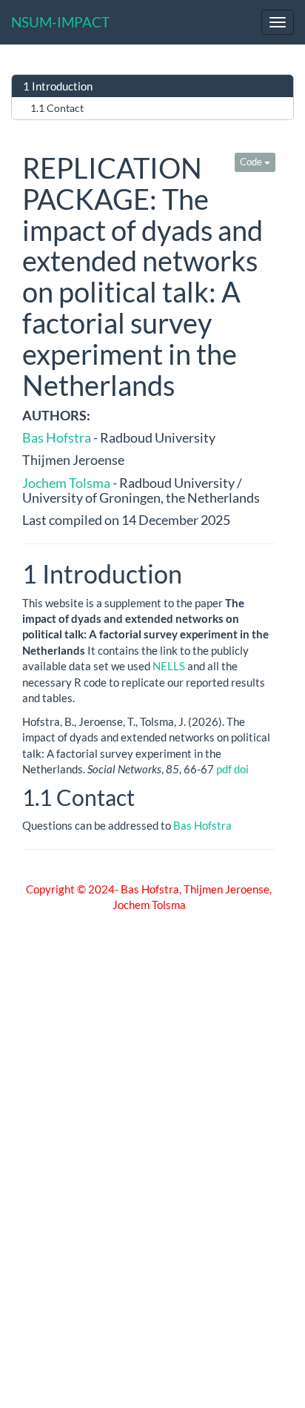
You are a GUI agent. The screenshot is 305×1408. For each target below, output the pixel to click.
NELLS (168, 665)
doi (241, 769)
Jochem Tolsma (66, 483)
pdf (224, 769)
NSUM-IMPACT (60, 21)
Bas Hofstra (56, 437)
